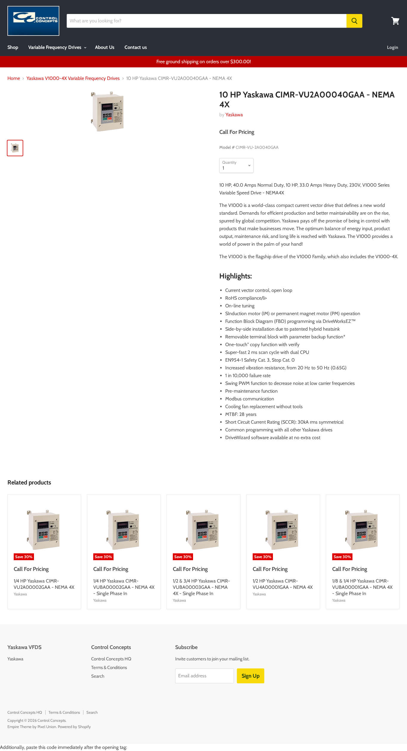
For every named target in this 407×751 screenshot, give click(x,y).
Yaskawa (234, 114)
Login (392, 47)
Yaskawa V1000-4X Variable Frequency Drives (73, 78)
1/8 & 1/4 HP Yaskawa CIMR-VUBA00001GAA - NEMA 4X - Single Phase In (362, 587)
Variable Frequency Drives (55, 47)
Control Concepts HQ (111, 659)
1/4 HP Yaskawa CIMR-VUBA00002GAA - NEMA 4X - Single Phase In (123, 587)
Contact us (136, 47)
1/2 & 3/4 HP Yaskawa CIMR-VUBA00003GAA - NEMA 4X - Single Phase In (201, 587)
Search (97, 676)
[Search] (354, 21)
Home (13, 78)
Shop (12, 47)
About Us (104, 47)
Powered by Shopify (74, 726)
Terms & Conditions (109, 667)
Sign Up (251, 676)
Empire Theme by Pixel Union (31, 726)
